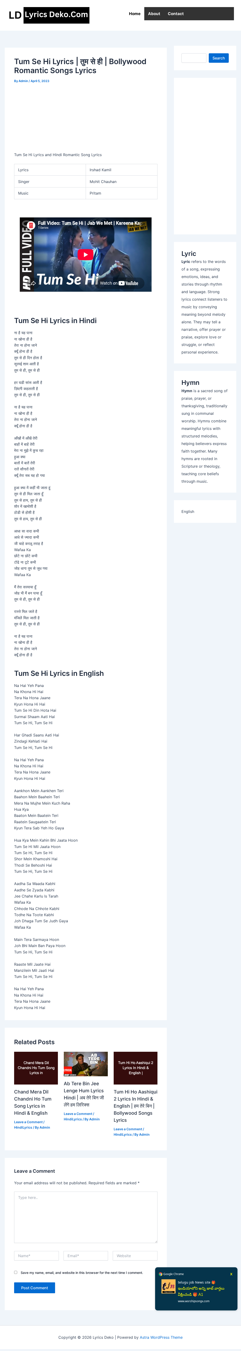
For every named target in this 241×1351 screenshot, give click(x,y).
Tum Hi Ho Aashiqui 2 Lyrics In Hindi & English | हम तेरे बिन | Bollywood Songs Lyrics (135, 1106)
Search (219, 58)
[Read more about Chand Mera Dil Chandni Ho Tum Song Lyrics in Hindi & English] (36, 1067)
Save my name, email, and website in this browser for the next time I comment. (82, 1273)
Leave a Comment (28, 1122)
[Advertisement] (205, 156)
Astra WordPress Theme (161, 1337)
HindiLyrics (23, 1127)
